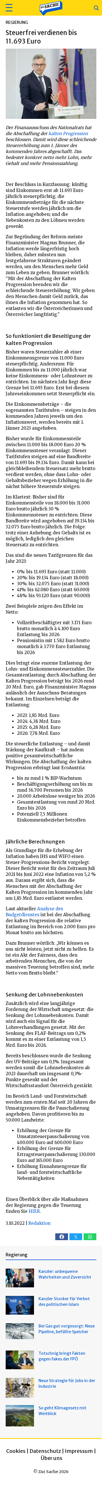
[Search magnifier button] (96, 8)
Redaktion (39, 1223)
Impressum (79, 1451)
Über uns (51, 1458)
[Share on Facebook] (61, 1236)
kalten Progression (67, 133)
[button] (8, 8)
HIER (34, 1211)
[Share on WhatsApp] (90, 1236)
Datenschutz (45, 1451)
